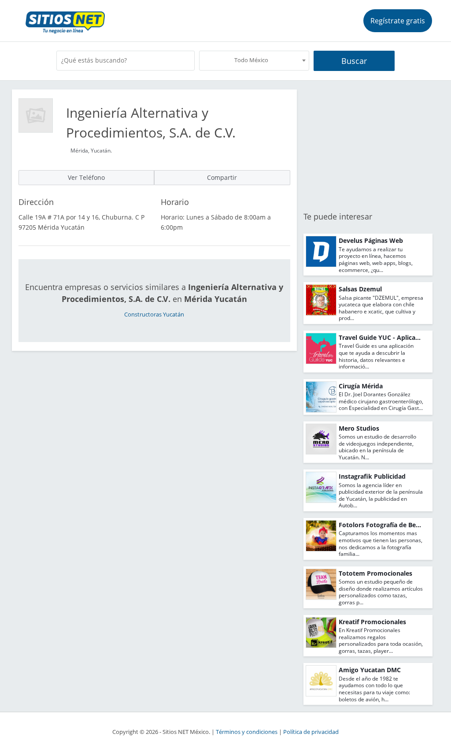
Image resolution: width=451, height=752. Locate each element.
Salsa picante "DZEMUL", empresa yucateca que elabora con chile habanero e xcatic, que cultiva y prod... (381, 308)
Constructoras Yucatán (154, 314)
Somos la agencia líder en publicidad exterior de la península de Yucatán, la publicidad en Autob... (381, 495)
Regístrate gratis (397, 21)
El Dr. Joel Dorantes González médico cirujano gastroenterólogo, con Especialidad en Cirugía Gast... (381, 401)
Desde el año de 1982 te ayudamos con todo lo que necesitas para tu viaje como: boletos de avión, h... (374, 689)
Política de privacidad (311, 732)
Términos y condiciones (246, 732)
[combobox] (254, 61)
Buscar (354, 61)
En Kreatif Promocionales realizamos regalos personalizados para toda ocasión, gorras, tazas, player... (381, 640)
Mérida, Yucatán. (91, 150)
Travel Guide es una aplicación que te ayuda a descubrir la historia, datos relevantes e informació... (376, 356)
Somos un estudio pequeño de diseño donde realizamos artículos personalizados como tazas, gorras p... (381, 592)
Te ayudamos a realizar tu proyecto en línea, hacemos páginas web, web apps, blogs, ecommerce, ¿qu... (376, 260)
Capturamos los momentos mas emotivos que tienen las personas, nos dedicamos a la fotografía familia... (380, 543)
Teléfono (86, 177)
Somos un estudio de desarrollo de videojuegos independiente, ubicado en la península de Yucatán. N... (377, 447)
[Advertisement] (368, 144)
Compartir (222, 177)
